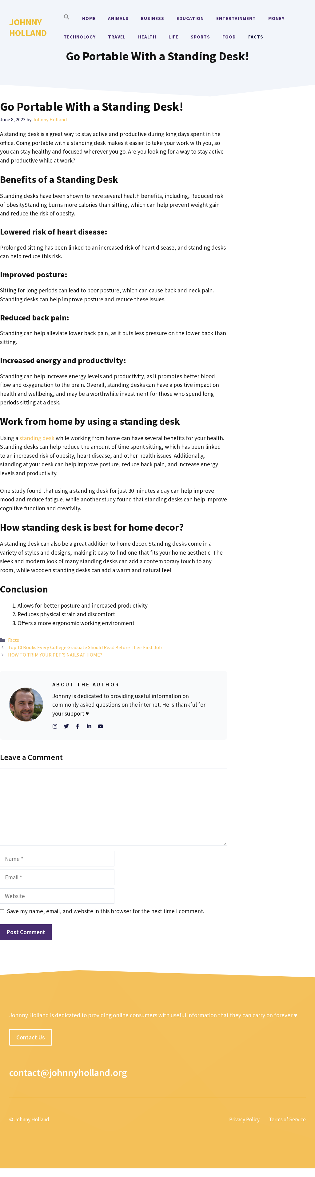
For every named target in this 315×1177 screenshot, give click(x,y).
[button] (67, 18)
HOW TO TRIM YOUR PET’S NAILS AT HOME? (55, 655)
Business (152, 18)
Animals (118, 18)
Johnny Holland (28, 27)
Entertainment (236, 18)
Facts (255, 37)
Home (89, 18)
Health (147, 37)
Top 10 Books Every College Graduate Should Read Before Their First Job (85, 647)
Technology (80, 37)
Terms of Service (287, 1119)
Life (173, 37)
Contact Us (30, 1037)
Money (276, 18)
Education (190, 18)
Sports (200, 37)
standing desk (36, 438)
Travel (117, 37)
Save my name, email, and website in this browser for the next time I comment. (105, 911)
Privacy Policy (244, 1119)
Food (229, 37)
